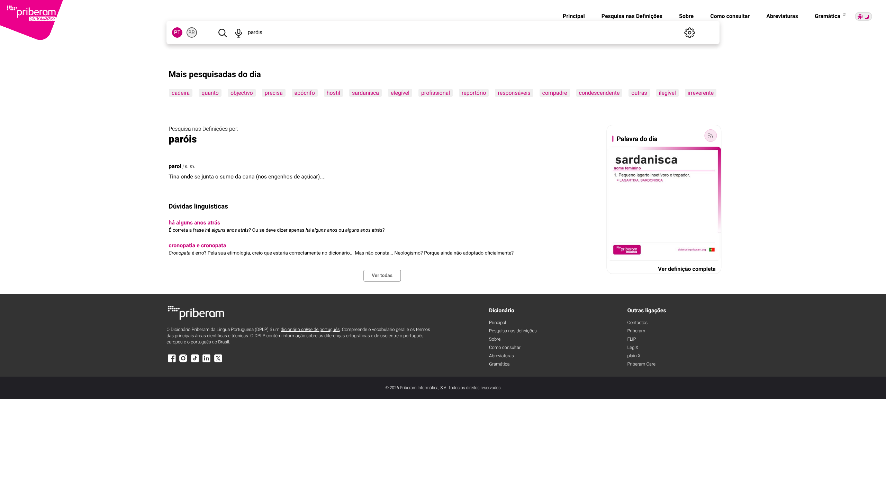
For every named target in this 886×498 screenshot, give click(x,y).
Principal (574, 16)
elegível (400, 93)
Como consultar (730, 16)
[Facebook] (171, 361)
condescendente (599, 93)
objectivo (241, 93)
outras (639, 93)
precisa (274, 93)
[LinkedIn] (206, 361)
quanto (210, 93)
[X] (218, 361)
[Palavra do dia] (711, 135)
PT (177, 32)
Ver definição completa (686, 269)
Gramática (828, 16)
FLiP (631, 339)
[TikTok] (195, 361)
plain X (633, 356)
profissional (435, 93)
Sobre (686, 16)
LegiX (632, 347)
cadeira (181, 93)
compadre (554, 93)
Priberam (636, 331)
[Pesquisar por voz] (239, 32)
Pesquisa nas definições (512, 331)
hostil (333, 93)
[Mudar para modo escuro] (863, 16)
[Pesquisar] (222, 32)
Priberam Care (641, 364)
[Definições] (689, 32)
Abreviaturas (782, 16)
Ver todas (382, 275)
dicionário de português (310, 329)
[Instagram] (183, 361)
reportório (474, 93)
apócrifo (305, 93)
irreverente (701, 93)
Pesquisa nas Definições (632, 16)
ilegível (667, 93)
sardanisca (365, 93)
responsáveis (514, 93)
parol (175, 166)
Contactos (637, 322)
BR (192, 32)
